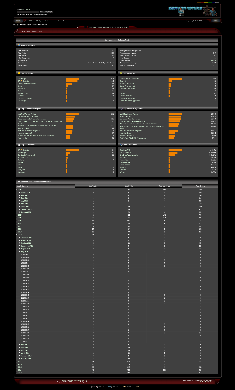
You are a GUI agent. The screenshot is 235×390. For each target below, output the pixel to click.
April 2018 (24, 350)
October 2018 (26, 243)
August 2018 (25, 249)
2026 (20, 190)
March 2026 (25, 206)
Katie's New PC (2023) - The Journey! (133, 138)
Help (95, 27)
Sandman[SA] (23, 79)
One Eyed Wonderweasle (26, 83)
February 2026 (26, 209)
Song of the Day (23, 128)
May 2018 (24, 347)
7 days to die (22, 138)
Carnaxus (21, 96)
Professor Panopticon (25, 98)
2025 (20, 215)
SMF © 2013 (72, 380)
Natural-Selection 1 (126, 133)
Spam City (123, 81)
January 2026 (26, 212)
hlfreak (20, 165)
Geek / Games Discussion (129, 79)
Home (90, 27)
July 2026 (24, 195)
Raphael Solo (22, 88)
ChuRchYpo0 (22, 101)
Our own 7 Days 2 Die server (28, 116)
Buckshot (21, 91)
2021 (20, 226)
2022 (20, 223)
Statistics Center (37, 31)
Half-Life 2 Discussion (127, 98)
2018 (20, 235)
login (22, 9)
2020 (20, 229)
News (122, 91)
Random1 (123, 170)
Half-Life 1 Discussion (127, 88)
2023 (20, 221)
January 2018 (26, 359)
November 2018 (26, 240)
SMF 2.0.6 (65, 380)
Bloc (211, 382)
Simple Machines (82, 380)
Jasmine (123, 167)
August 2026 (25, 192)
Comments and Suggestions (130, 101)
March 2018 (25, 353)
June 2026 (24, 198)
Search (100, 27)
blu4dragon (21, 172)
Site (125, 27)
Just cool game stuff (25, 133)
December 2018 (26, 237)
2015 (20, 367)
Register (120, 27)
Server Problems (126, 96)
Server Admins (25, 31)
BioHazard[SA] (23, 157)
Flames (122, 93)
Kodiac (65, 21)
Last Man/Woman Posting (27, 114)
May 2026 (24, 201)
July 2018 (24, 252)
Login (114, 27)
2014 (20, 370)
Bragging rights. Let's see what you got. (32, 119)
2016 (20, 364)
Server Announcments (127, 86)
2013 (20, 373)
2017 (20, 361)
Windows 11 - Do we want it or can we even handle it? (37, 126)
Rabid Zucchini (23, 93)
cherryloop (21, 170)
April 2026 (24, 204)
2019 (20, 232)
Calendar (107, 27)
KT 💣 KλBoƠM (23, 81)
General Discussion (127, 83)
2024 (20, 218)
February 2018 (26, 356)
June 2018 (24, 345)
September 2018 (27, 246)
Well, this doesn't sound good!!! (29, 131)
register (28, 9)
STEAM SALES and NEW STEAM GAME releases (36, 135)
